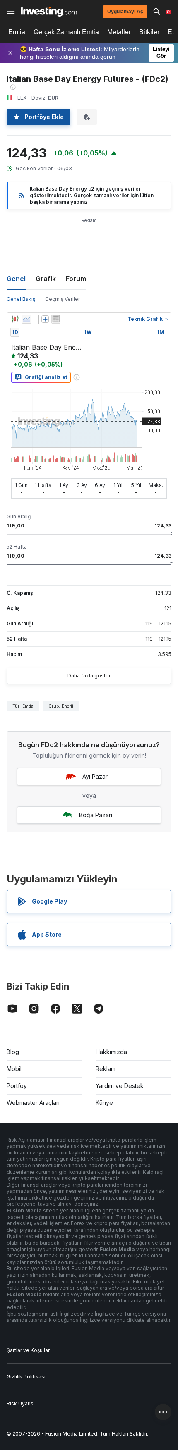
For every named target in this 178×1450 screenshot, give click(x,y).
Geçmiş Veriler (62, 299)
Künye (104, 1102)
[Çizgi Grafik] (26, 319)
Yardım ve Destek (120, 1085)
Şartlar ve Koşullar (28, 1350)
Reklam (105, 1068)
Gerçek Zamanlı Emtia (66, 32)
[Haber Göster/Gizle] (55, 319)
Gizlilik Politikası (26, 1377)
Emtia (16, 32)
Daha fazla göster (89, 676)
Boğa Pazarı (95, 814)
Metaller (119, 32)
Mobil (14, 1068)
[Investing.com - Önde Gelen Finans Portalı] (49, 12)
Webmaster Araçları (33, 1102)
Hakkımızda (111, 1051)
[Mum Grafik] (14, 319)
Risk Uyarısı (21, 1403)
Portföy (17, 1085)
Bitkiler (149, 32)
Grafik (46, 278)
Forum (76, 278)
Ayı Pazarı (95, 776)
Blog (13, 1051)
